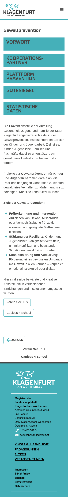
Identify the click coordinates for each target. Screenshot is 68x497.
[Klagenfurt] (19, 9)
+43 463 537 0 (28, 430)
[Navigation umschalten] (62, 10)
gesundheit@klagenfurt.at (34, 434)
